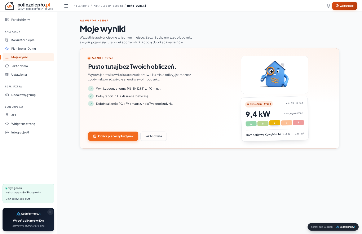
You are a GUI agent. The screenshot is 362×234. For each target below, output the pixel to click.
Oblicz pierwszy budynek (115, 136)
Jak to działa (153, 136)
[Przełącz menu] (66, 6)
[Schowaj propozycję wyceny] (50, 212)
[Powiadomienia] (328, 6)
